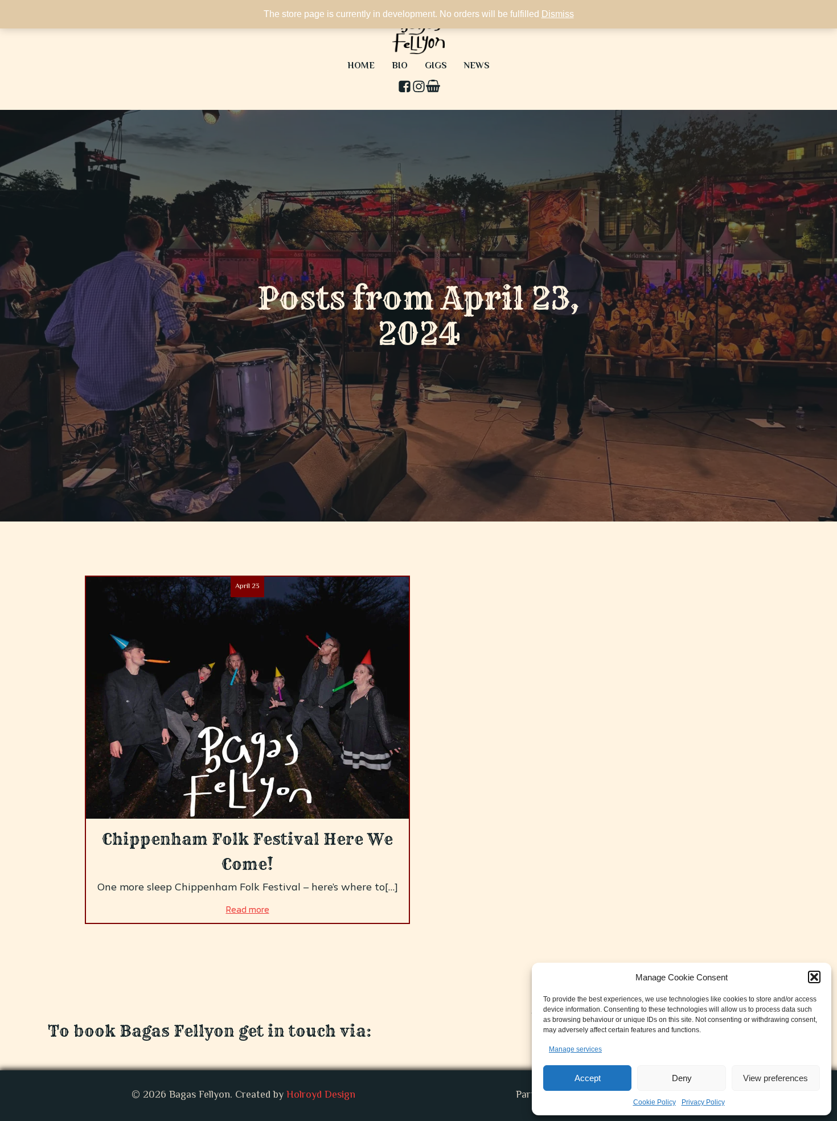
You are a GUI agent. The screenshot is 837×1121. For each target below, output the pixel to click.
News (477, 66)
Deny (682, 1078)
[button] (814, 977)
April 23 (247, 586)
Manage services (575, 1049)
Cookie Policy (654, 1102)
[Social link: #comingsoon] (433, 87)
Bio (400, 66)
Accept (588, 1078)
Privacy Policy (703, 1102)
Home (361, 66)
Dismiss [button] (557, 14)
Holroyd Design (320, 1095)
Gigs (436, 66)
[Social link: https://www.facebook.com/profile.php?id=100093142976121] (404, 87)
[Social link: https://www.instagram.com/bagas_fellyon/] (419, 87)
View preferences (775, 1078)
